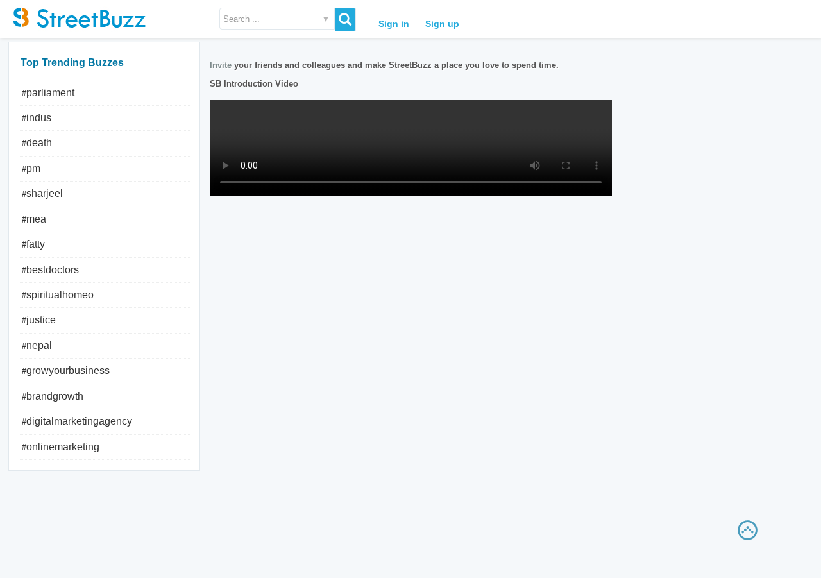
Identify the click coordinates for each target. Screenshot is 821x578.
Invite (221, 65)
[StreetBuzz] (77, 16)
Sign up (442, 24)
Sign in (393, 24)
